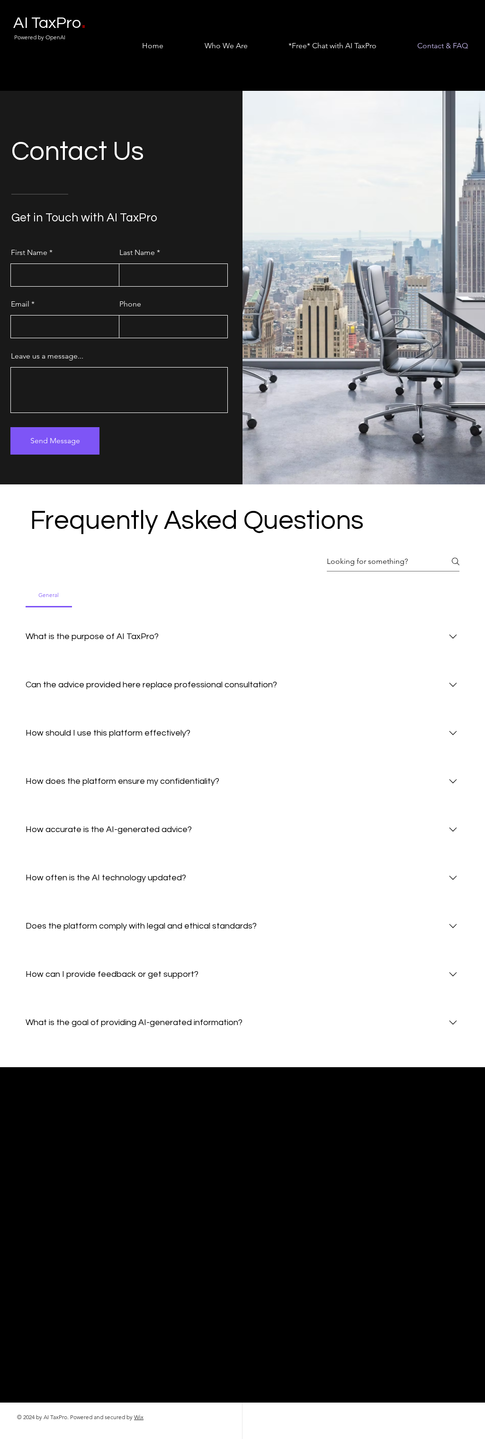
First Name (29, 252)
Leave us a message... (47, 356)
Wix (139, 1417)
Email (20, 304)
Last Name (137, 252)
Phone (130, 304)
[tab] (49, 595)
